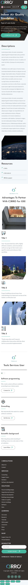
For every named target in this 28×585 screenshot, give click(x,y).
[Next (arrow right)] (7, 584)
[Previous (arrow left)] (2, 584)
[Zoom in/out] (2, 581)
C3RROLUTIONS (7, 461)
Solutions (6, 486)
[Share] (12, 581)
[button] (25, 2)
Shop (3, 533)
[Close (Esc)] (18, 581)
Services (5, 471)
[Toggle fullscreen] (7, 581)
